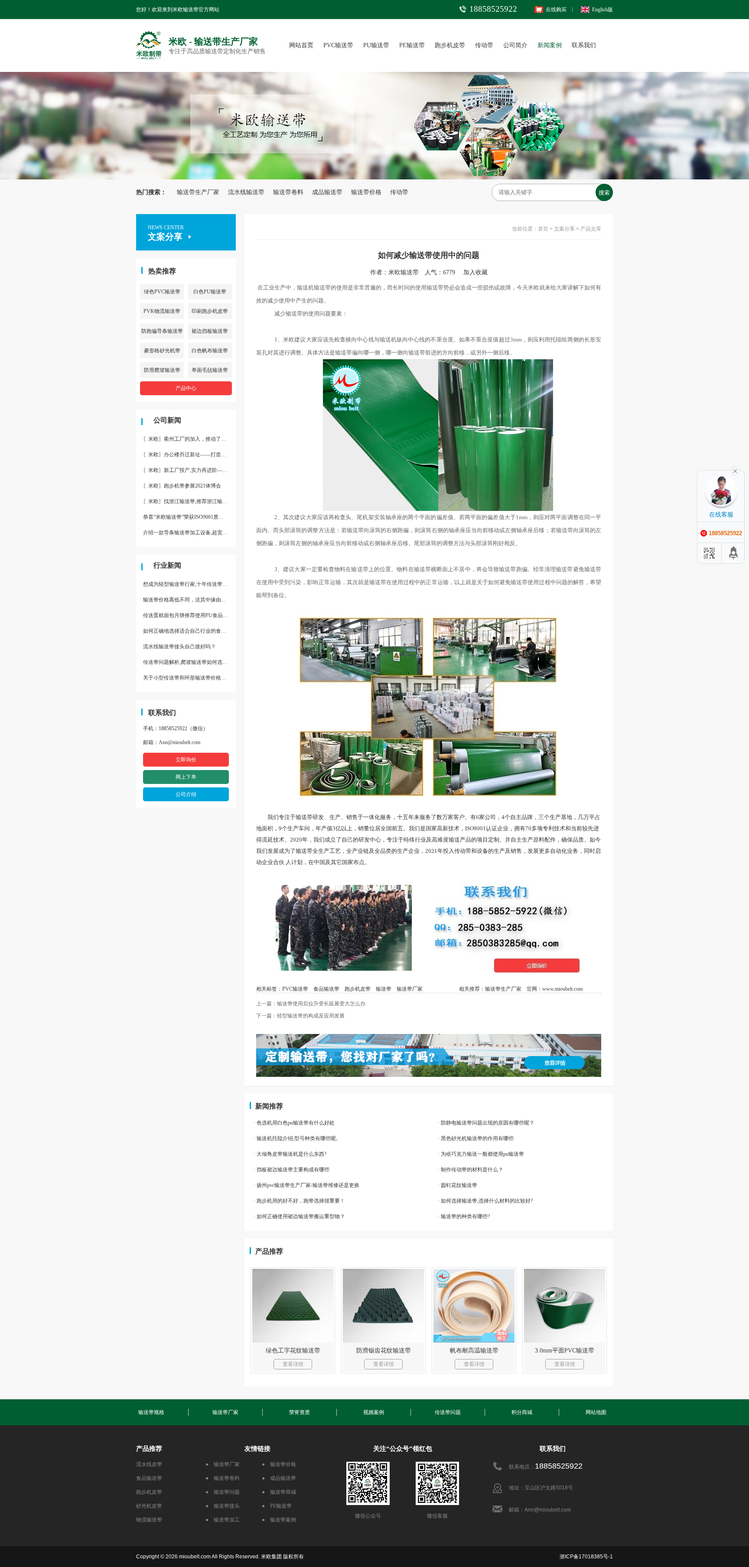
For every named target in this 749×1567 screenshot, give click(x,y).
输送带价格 (366, 192)
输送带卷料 (288, 192)
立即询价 (186, 760)
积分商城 (521, 1412)
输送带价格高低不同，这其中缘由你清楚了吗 (189, 600)
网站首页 (301, 45)
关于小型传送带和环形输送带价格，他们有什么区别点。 (189, 678)
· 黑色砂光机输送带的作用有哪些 (476, 1138)
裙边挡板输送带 (210, 331)
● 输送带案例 (279, 1520)
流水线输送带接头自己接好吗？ (179, 647)
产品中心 (186, 388)
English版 (602, 10)
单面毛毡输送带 (210, 370)
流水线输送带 (246, 192)
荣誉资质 (299, 1412)
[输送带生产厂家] (428, 1055)
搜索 (604, 192)
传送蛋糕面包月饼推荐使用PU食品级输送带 (189, 615)
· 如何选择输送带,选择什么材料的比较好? (485, 1201)
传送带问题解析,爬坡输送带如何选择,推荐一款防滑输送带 (189, 662)
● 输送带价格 (279, 1464)
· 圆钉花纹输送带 (457, 1185)
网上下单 (186, 777)
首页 (543, 229)
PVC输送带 (338, 45)
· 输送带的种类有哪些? (464, 1216)
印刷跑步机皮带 (210, 311)
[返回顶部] (734, 553)
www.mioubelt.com (562, 989)
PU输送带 (376, 45)
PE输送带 (412, 45)
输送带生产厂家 (198, 192)
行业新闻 (167, 565)
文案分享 (564, 229)
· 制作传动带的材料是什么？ (470, 1170)
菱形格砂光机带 (162, 351)
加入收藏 (478, 272)
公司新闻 (167, 420)
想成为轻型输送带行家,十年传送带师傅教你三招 (189, 584)
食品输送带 (326, 989)
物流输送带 (149, 1520)
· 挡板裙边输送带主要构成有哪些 (291, 1170)
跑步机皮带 (450, 45)
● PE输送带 (277, 1506)
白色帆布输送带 (210, 351)
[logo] (149, 33)
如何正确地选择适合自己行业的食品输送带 (189, 631)
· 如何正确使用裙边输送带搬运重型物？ (299, 1216)
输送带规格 (151, 1412)
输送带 (383, 989)
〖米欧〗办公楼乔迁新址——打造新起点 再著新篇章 (189, 455)
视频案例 (373, 1412)
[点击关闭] (735, 470)
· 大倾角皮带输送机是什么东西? (290, 1154)
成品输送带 (327, 192)
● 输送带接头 (222, 1506)
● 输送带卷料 (222, 1478)
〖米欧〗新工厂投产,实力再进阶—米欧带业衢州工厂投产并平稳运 (189, 470)
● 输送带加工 (222, 1520)
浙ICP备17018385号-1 (586, 1557)
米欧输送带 (403, 272)
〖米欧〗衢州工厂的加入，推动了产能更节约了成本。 (189, 439)
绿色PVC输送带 (162, 292)
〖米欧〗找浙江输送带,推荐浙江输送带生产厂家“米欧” (189, 501)
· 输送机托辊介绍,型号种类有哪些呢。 (297, 1138)
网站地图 (596, 1412)
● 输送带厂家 (222, 1464)
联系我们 (584, 45)
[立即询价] (428, 878)
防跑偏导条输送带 (162, 331)
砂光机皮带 (149, 1506)
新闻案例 (549, 45)
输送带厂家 (410, 989)
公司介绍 (186, 794)
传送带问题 (448, 1412)
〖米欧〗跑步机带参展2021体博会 (182, 486)
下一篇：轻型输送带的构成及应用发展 (300, 1016)
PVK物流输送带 (161, 311)
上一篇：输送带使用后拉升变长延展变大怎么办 (310, 1004)
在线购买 (556, 10)
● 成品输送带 (279, 1478)
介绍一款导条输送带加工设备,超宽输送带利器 (189, 533)
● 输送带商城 (279, 1492)
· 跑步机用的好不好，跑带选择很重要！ (299, 1201)
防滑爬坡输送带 (162, 370)
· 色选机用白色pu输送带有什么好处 (294, 1123)
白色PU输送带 (209, 292)
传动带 (484, 45)
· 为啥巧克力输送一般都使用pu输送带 (481, 1154)
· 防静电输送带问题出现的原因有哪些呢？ (486, 1123)
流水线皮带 (149, 1464)
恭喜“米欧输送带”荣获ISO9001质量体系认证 (189, 517)
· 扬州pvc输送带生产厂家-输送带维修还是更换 (306, 1185)
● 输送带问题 (222, 1492)
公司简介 (515, 45)
